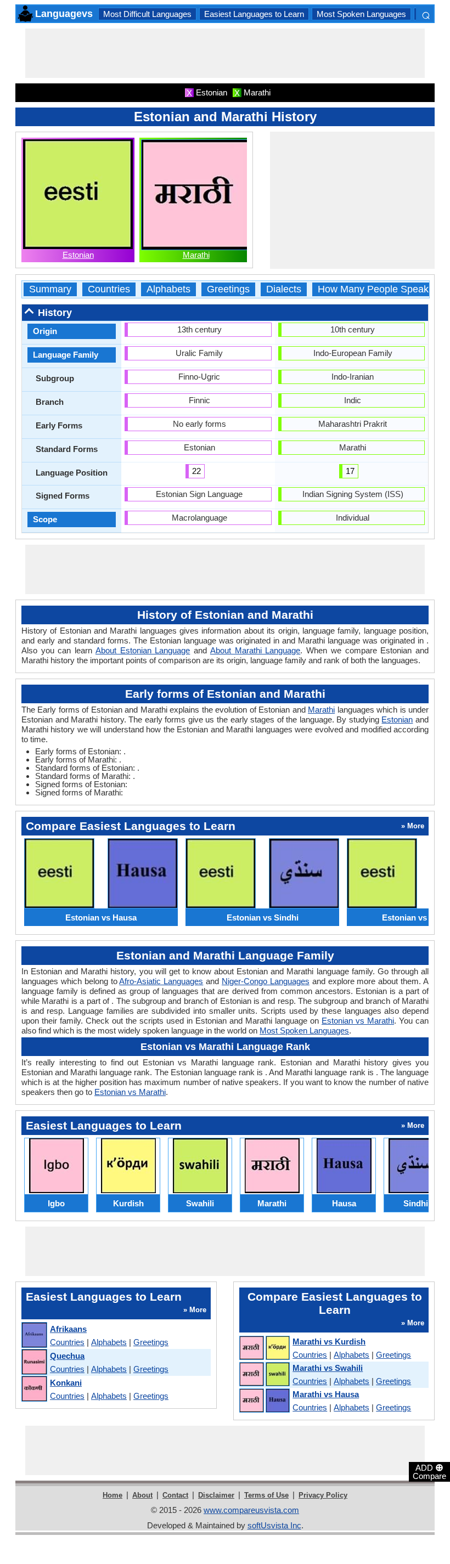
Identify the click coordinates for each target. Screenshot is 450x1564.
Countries (109, 289)
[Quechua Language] (33, 1362)
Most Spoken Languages (361, 14)
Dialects (283, 289)
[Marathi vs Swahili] (264, 1374)
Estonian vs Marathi (358, 1020)
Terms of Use (266, 1495)
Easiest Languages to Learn (254, 14)
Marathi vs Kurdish (328, 1341)
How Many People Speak (373, 289)
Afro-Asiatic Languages (161, 981)
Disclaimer (216, 1495)
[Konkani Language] (33, 1389)
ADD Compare (429, 1471)
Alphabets (168, 289)
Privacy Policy (323, 1495)
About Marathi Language (255, 650)
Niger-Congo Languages (266, 981)
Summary (50, 289)
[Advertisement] (225, 53)
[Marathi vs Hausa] (264, 1401)
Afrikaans (68, 1329)
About (142, 1495)
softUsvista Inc (274, 1525)
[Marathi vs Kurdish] (264, 1348)
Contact (175, 1495)
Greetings (228, 289)
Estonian (78, 254)
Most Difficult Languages (147, 14)
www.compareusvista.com (251, 1510)
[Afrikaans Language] (33, 1335)
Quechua (67, 1355)
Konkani (66, 1382)
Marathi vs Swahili (327, 1368)
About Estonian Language (142, 650)
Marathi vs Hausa (325, 1394)
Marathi (196, 254)
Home (112, 1495)
